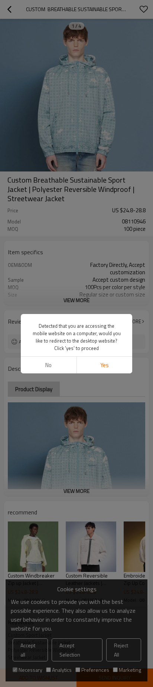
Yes (104, 365)
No (48, 365)
